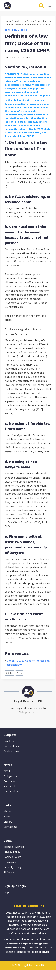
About (7, 811)
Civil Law (9, 741)
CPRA (7, 30)
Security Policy (13, 867)
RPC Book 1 (10, 786)
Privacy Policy (12, 851)
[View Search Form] (41, 6)
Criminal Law (12, 746)
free (19, 673)
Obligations (10, 776)
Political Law (11, 751)
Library (8, 821)
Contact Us (10, 826)
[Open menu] (49, 5)
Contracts (10, 781)
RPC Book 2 (11, 791)
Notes (7, 816)
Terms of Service (14, 846)
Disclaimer (10, 862)
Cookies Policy (12, 856)
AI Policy (9, 872)
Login (7, 892)
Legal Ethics (19, 30)
